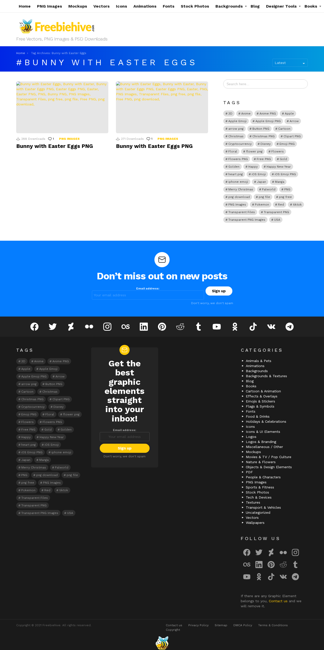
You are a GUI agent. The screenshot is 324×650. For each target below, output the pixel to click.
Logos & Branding (261, 442)
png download (239, 197)
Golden (233, 166)
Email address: (147, 288)
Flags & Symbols (260, 406)
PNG (287, 189)
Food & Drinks (258, 416)
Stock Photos (195, 6)
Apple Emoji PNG (268, 121)
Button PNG (260, 128)
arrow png (236, 128)
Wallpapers (255, 523)
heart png (235, 174)
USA (277, 219)
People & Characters (263, 477)
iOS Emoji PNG (285, 174)
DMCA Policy (242, 625)
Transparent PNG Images (246, 219)
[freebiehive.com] (162, 643)
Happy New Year (279, 166)
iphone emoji (238, 182)
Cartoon (284, 128)
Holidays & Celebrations (266, 421)
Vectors (101, 6)
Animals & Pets (258, 361)
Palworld (268, 189)
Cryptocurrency (240, 144)
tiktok (297, 204)
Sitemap (221, 625)
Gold (283, 159)
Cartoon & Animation (263, 391)
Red (281, 204)
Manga (279, 182)
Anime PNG (267, 113)
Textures (253, 502)
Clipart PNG (292, 136)
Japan (261, 182)
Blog (255, 6)
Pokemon (262, 204)
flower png (254, 151)
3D (230, 113)
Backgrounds (229, 6)
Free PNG (264, 159)
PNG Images (49, 6)
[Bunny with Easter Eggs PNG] (62, 107)
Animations (144, 6)
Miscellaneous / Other (264, 447)
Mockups (77, 6)
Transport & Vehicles (263, 507)
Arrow (294, 121)
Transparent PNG (276, 212)
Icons (121, 6)
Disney (265, 144)
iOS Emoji (259, 174)
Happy (253, 166)
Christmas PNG (263, 136)
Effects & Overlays (261, 396)
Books (311, 6)
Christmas (236, 136)
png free (285, 197)
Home (25, 6)
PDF (249, 472)
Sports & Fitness (260, 487)
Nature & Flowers (261, 462)
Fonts (168, 6)
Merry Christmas (240, 189)
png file (264, 197)
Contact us (279, 601)
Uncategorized (258, 512)
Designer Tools (281, 6)
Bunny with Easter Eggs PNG (54, 146)
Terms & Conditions (273, 625)
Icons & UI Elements (263, 432)
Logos (251, 437)
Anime (246, 113)
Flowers (277, 151)
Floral (232, 151)
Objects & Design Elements (269, 467)
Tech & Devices (259, 497)
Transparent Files (241, 212)
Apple (289, 113)
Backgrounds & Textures (266, 376)
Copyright (173, 630)
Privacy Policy (198, 625)
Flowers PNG (238, 159)
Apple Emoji (237, 121)
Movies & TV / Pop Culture (268, 457)
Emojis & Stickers (260, 401)
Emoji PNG (287, 144)
